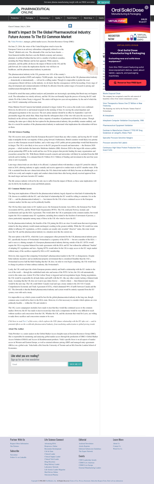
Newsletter (14, 455)
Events (101, 18)
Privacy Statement (84, 481)
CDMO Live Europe (86, 465)
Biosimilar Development (53, 449)
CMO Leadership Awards (87, 460)
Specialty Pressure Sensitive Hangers (118, 138)
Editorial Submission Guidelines (90, 449)
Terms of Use (74, 481)
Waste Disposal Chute (111, 93)
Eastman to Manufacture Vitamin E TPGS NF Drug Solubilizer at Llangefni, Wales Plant (122, 131)
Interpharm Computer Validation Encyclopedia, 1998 (123, 120)
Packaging (29, 18)
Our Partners (14, 446)
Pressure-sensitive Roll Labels (115, 142)
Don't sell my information (115, 481)
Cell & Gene (49, 451)
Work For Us (117, 449)
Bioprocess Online (51, 446)
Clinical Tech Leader (52, 459)
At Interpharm (108, 115)
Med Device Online (51, 472)
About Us (116, 443)
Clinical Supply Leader (52, 456)
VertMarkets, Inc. (51, 481)
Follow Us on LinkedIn (18, 457)
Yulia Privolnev (17, 41)
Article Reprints (84, 446)
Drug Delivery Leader (52, 464)
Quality (58, 18)
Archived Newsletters (86, 443)
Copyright (34, 481)
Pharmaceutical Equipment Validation (118, 125)
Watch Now (88, 18)
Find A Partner (72, 18)
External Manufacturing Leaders (90, 468)
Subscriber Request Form (98, 481)
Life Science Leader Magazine (55, 469)
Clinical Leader (50, 454)
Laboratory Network (51, 467)
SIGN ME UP (75, 364)
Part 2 (25, 321)
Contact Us (117, 446)
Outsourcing (44, 18)
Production (15, 18)
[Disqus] (53, 405)
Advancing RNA (50, 443)
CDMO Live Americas (86, 462)
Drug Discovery (50, 462)
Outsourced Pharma (51, 475)
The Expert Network (86, 451)
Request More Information (19, 443)
